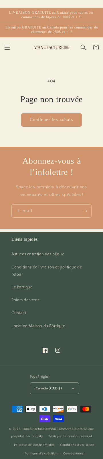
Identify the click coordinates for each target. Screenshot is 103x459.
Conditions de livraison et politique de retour (46, 271)
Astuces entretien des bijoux (37, 254)
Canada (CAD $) (49, 388)
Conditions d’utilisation (77, 445)
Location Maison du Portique (38, 326)
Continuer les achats (51, 119)
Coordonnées (73, 453)
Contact (18, 313)
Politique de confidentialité (34, 445)
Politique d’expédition (41, 453)
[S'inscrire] (85, 211)
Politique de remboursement (70, 436)
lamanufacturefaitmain (39, 429)
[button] (7, 47)
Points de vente (25, 300)
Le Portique (22, 287)
